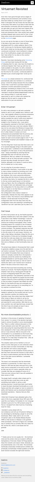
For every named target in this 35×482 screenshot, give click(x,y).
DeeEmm (5, 2)
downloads (9, 38)
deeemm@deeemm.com (8, 465)
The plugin (4, 79)
